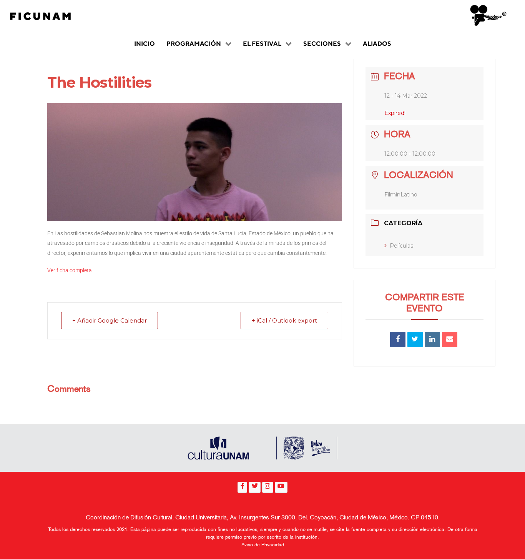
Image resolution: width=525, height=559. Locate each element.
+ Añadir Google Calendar (109, 320)
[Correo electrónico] (449, 339)
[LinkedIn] (432, 339)
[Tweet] (415, 339)
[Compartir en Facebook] (397, 339)
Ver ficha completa (69, 270)
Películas (401, 245)
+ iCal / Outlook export (284, 320)
